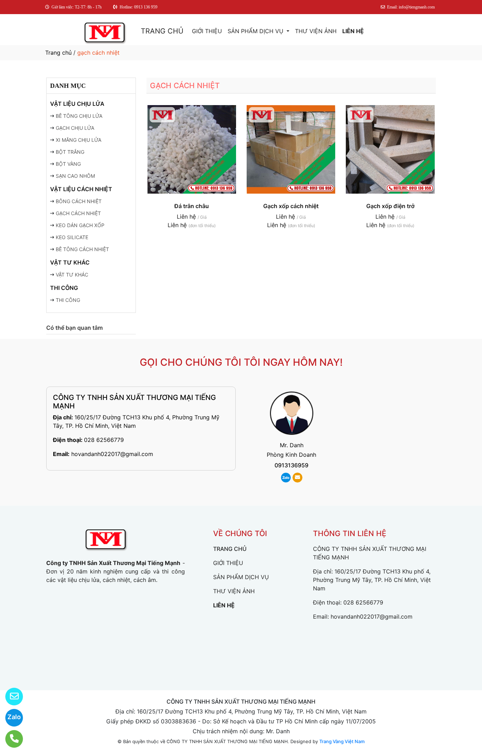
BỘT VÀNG (68, 164)
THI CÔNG (64, 287)
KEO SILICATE (72, 237)
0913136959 (291, 465)
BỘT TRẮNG (70, 152)
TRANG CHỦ (162, 31)
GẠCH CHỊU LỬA (75, 128)
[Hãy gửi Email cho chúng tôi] (9, 696)
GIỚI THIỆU (207, 31)
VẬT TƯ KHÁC (70, 262)
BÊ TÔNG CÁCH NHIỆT (82, 249)
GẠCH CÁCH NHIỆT (78, 213)
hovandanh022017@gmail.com (112, 453)
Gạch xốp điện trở (390, 205)
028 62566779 (104, 439)
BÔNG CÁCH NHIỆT (79, 201)
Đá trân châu (191, 205)
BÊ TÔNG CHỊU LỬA (79, 116)
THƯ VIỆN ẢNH (316, 31)
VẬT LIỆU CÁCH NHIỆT (81, 189)
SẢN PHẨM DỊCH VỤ (256, 31)
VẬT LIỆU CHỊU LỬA (77, 103)
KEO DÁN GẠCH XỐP (80, 225)
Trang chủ (58, 52)
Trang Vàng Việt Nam (341, 741)
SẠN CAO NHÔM (75, 176)
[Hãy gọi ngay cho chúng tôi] (9, 739)
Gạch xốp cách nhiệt (291, 205)
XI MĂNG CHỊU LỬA (78, 140)
